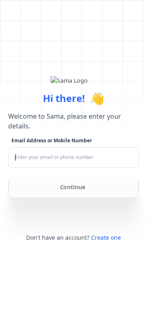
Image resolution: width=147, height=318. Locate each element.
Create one (106, 237)
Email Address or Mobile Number (51, 140)
